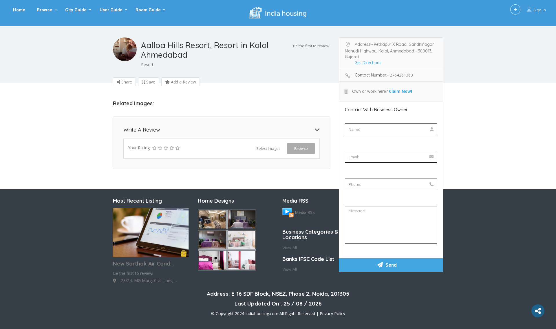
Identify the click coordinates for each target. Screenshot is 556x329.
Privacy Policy (332, 313)
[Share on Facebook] (5, 88)
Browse (301, 148)
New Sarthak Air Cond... (143, 263)
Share (126, 82)
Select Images (268, 148)
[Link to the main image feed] (288, 212)
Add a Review (183, 82)
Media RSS (305, 212)
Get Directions (367, 62)
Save (150, 82)
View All (289, 247)
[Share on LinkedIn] (5, 123)
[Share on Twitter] (5, 99)
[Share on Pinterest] (5, 111)
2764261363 (401, 75)
